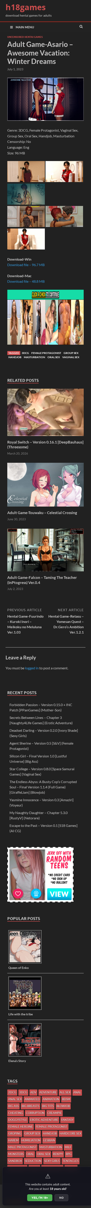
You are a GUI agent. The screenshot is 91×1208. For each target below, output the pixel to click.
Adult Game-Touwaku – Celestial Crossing (42, 512)
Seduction (33, 1161)
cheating (15, 1113)
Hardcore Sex (70, 1133)
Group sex (71, 353)
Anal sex (15, 1099)
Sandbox (15, 1161)
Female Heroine (20, 1126)
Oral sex (53, 357)
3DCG (25, 353)
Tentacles (71, 1161)
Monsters (16, 1154)
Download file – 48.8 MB (26, 281)
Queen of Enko (18, 968)
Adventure (48, 1092)
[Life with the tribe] (26, 1009)
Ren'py (58, 1154)
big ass (13, 1106)
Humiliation (30, 1140)
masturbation (34, 357)
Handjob (14, 357)
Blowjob (63, 1106)
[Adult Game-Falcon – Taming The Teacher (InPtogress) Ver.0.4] (45, 572)
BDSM (66, 1099)
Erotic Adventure (44, 1120)
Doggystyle (17, 1120)
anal (77, 1092)
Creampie (54, 1113)
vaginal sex (70, 357)
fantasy (67, 1120)
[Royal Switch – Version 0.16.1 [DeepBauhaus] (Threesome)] (45, 437)
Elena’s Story (17, 1061)
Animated (32, 1099)
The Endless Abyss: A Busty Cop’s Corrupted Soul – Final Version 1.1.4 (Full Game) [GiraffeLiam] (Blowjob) (43, 787)
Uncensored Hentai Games (25, 36)
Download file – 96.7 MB (26, 265)
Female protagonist (46, 353)
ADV (33, 1092)
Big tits (48, 1106)
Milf (68, 1147)
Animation (51, 1099)
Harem (13, 1140)
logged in (32, 668)
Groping (14, 1133)
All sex (65, 1092)
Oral (30, 1154)
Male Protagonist (22, 1147)
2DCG (12, 1092)
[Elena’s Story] (26, 1056)
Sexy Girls (52, 1161)
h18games (26, 7)
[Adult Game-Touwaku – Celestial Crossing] (45, 507)
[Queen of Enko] (26, 963)
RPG (69, 1154)
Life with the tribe (20, 1014)
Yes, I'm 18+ (40, 1197)
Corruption (35, 1113)
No (61, 1197)
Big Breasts (30, 1106)
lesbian (49, 1140)
